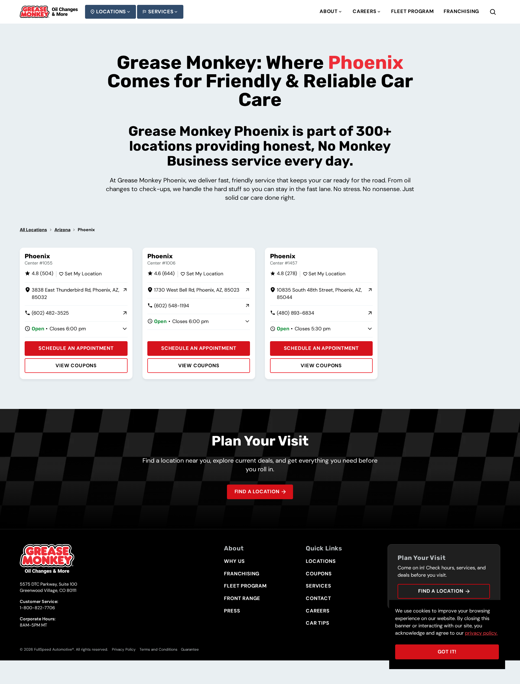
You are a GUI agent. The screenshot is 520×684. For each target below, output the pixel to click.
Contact (318, 598)
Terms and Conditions (158, 649)
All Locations (33, 230)
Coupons (319, 573)
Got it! (447, 651)
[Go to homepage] (49, 12)
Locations (111, 11)
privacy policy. (481, 633)
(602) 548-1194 (168, 305)
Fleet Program (412, 11)
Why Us (234, 561)
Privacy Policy (124, 649)
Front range (242, 598)
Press (232, 611)
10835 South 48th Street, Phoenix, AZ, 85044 (316, 294)
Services (160, 11)
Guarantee (190, 649)
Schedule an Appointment (75, 348)
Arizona (62, 230)
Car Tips (317, 623)
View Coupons (76, 365)
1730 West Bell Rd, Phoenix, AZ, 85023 (193, 290)
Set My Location (83, 273)
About (329, 11)
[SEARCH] (497, 12)
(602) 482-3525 (47, 313)
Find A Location (257, 491)
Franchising (461, 11)
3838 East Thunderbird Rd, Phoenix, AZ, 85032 (72, 294)
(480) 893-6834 (292, 313)
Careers (364, 11)
